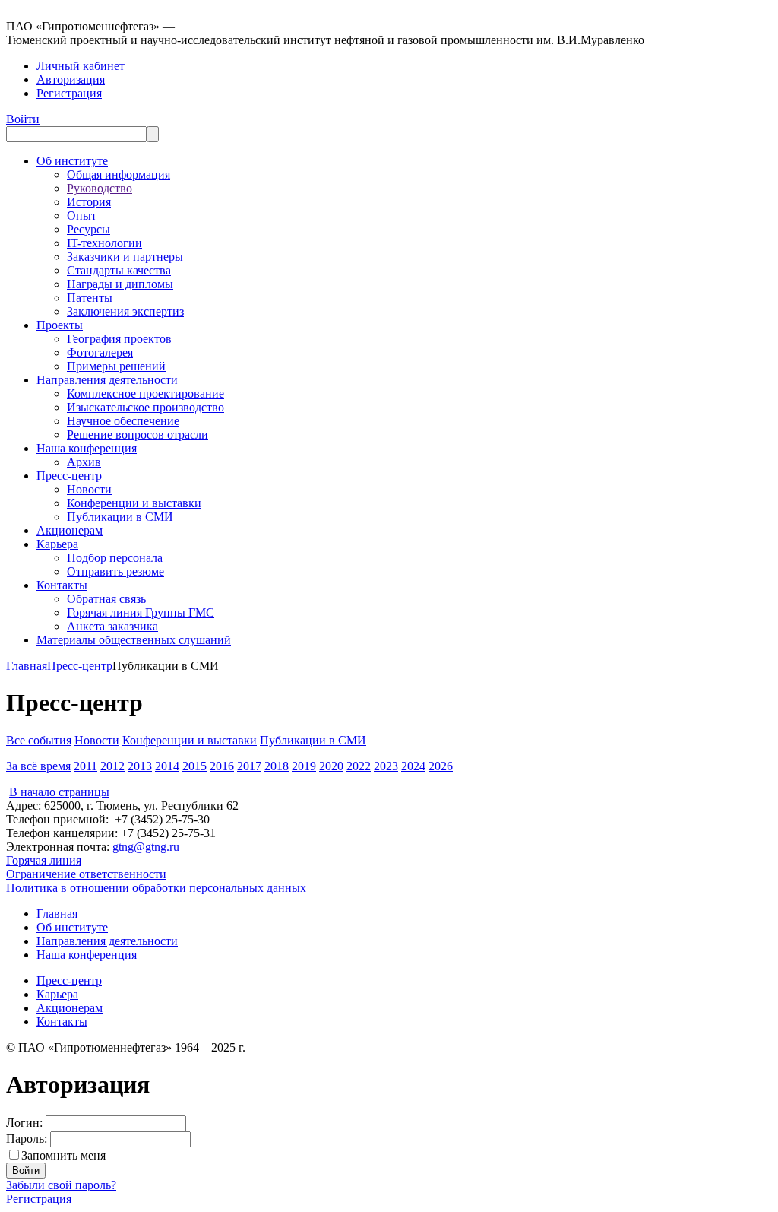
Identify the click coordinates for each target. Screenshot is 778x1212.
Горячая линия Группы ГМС (140, 612)
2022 (358, 766)
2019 (304, 766)
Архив (84, 461)
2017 (249, 766)
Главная (26, 665)
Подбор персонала (115, 557)
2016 (222, 766)
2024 (413, 766)
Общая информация (118, 174)
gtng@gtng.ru (145, 846)
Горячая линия (43, 860)
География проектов (119, 338)
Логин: (24, 1122)
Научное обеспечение (123, 420)
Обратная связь (106, 598)
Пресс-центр (69, 475)
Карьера (57, 544)
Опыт (81, 215)
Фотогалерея (100, 352)
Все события (38, 740)
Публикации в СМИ (120, 516)
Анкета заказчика (112, 626)
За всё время (38, 766)
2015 (194, 766)
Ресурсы (88, 229)
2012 (112, 766)
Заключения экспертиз (125, 311)
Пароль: (26, 1138)
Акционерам (69, 530)
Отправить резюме (115, 571)
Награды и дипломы (120, 284)
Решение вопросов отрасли (137, 434)
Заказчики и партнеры (125, 256)
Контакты (61, 585)
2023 (386, 766)
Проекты (59, 325)
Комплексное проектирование (145, 393)
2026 (441, 766)
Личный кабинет (80, 65)
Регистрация (69, 93)
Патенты (89, 297)
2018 (276, 766)
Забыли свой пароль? (61, 1185)
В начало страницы (59, 791)
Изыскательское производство (145, 407)
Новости (89, 489)
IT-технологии (104, 242)
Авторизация (70, 79)
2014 (167, 766)
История (89, 201)
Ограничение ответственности (86, 874)
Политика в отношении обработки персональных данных (156, 887)
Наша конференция (86, 448)
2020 (331, 766)
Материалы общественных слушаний (133, 639)
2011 (85, 766)
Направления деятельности (107, 379)
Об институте (72, 160)
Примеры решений (116, 366)
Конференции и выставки (134, 503)
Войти (23, 119)
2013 (140, 766)
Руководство (99, 188)
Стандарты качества (119, 270)
